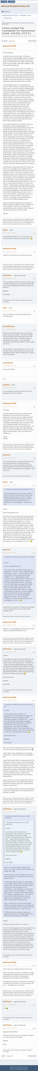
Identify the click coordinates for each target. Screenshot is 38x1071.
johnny (7, 455)
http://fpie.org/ (16, 629)
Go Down (4, 41)
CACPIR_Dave (10, 326)
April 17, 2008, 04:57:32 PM (9, 310)
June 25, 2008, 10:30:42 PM (9, 1004)
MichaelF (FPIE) (10, 46)
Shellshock (9, 363)
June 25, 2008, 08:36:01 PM (9, 965)
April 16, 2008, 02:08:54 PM (9, 233)
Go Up (3, 1056)
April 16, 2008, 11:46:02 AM (9, 49)
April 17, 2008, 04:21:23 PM (9, 278)
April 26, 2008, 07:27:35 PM (9, 406)
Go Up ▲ (25, 1067)
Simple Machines (24, 1069)
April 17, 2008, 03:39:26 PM (9, 251)
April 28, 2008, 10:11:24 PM (9, 485)
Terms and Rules (18, 1067)
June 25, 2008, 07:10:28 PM (9, 700)
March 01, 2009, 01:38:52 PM (10, 1028)
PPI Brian (8, 275)
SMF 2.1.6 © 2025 (14, 1069)
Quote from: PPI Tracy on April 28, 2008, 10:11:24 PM (20, 557)
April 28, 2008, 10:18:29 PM (9, 552)
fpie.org (16, 65)
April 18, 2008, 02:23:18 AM (9, 329)
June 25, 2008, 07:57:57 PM (9, 812)
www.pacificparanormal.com (15, 6)
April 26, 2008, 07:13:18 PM (9, 387)
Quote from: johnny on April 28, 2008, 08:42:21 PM (19, 489)
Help (11, 1067)
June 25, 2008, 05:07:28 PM (9, 625)
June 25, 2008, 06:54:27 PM (9, 652)
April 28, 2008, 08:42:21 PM (9, 457)
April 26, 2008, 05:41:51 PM (9, 365)
